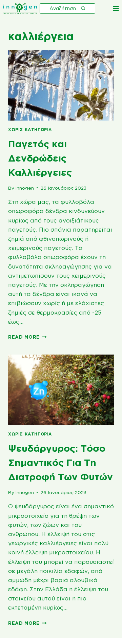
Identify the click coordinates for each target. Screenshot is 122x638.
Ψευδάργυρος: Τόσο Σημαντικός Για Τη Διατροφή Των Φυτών (60, 462)
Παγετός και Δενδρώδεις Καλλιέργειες (40, 158)
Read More (27, 336)
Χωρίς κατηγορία (30, 129)
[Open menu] (115, 8)
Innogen (24, 187)
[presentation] (61, 85)
